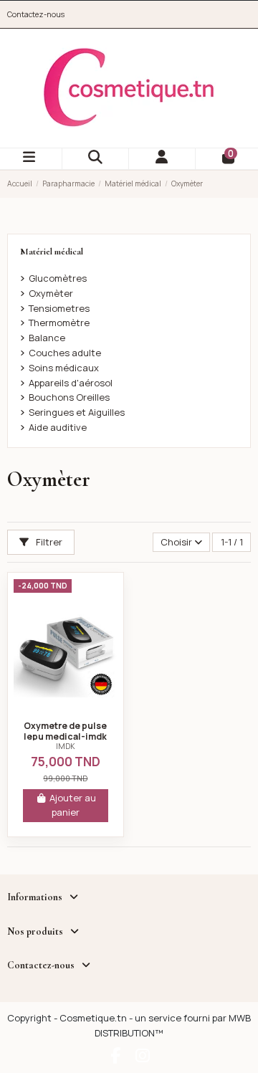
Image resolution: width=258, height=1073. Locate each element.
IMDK (65, 746)
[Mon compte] (162, 159)
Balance (47, 337)
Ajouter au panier (72, 805)
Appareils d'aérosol (71, 382)
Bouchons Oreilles (69, 397)
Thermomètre (59, 322)
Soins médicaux (64, 367)
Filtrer (48, 541)
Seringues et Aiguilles (77, 412)
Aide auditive (58, 427)
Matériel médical (51, 251)
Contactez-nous (35, 14)
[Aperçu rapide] (65, 708)
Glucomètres (58, 278)
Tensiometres (59, 308)
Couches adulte (65, 352)
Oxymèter (51, 293)
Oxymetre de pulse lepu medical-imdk (65, 731)
